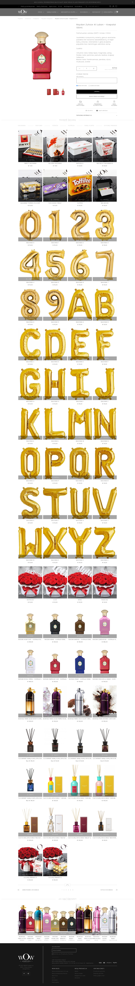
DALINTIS (90, 110)
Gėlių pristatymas (28, 6)
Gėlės (40, 12)
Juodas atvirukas (94, 85)
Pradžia (20, 18)
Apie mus (52, 6)
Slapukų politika (98, 973)
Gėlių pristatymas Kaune (59, 973)
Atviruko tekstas (82, 74)
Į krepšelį (96, 91)
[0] (115, 12)
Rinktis (31, 755)
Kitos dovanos (107, 890)
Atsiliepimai (68, 6)
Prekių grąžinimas (99, 975)
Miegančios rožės (68, 12)
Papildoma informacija (84, 115)
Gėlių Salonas (42, 6)
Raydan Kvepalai (47, 18)
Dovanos (84, 12)
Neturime (55, 160)
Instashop (96, 12)
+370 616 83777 (93, 6)
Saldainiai (22, 125)
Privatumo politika (99, 971)
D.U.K (60, 6)
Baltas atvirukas (82, 85)
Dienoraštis (108, 12)
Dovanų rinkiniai (110, 125)
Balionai (39, 125)
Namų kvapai (51, 12)
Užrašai (55, 125)
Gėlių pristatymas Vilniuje (60, 971)
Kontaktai (78, 6)
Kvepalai (36, 18)
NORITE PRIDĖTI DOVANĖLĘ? (96, 96)
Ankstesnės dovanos (30, 890)
